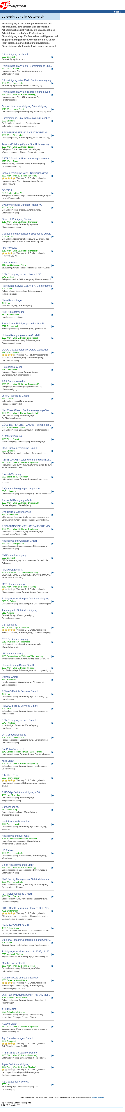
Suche (117, 12)
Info (29, 1102)
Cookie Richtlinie (98, 1097)
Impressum (6, 1102)
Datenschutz (20, 1102)
